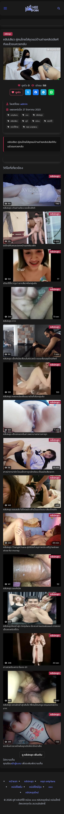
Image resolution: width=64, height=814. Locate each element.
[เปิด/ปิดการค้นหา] (59, 8)
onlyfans (14, 115)
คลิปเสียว (14, 121)
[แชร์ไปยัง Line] (51, 92)
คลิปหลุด (8, 34)
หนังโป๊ (49, 121)
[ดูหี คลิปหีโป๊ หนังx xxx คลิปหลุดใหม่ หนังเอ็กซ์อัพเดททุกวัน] (32, 8)
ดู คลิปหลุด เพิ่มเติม (32, 755)
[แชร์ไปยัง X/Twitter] (28, 92)
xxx (26, 115)
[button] (5, 8)
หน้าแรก (13, 781)
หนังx (37, 121)
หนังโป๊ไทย (14, 127)
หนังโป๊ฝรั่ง (16, 787)
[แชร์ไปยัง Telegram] (43, 92)
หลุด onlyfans (31, 127)
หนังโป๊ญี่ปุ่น (35, 787)
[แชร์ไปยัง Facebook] (36, 92)
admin (23, 104)
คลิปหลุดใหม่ (32, 792)
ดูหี (26, 121)
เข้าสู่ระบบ (16, 763)
